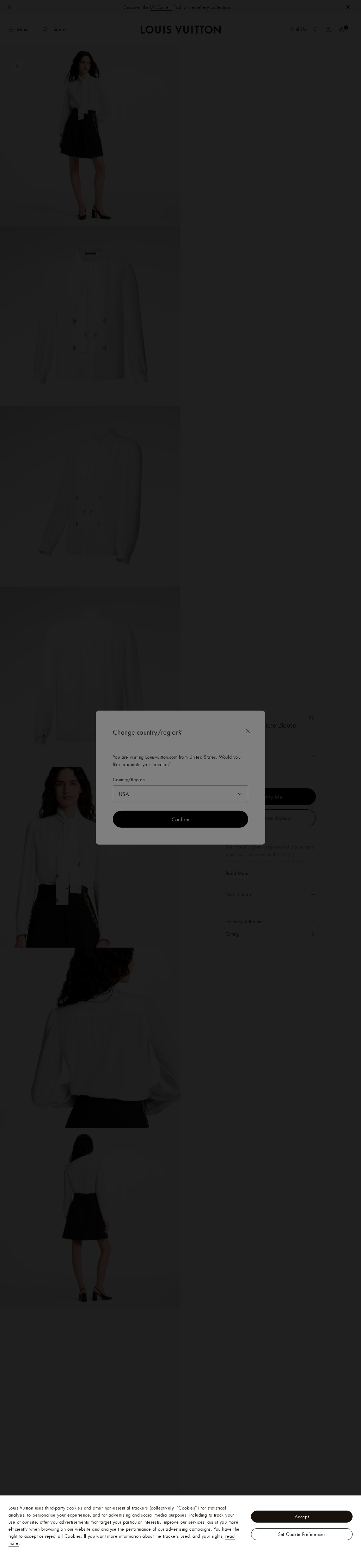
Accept (302, 1516)
